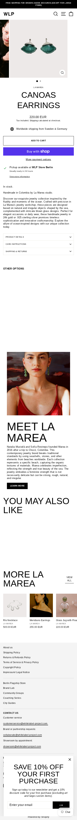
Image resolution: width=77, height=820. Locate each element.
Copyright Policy (12, 667)
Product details (15, 237)
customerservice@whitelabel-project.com (25, 723)
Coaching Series (12, 698)
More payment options (38, 159)
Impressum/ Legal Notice (16, 672)
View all (69, 579)
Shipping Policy (11, 652)
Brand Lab (8, 688)
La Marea (38, 87)
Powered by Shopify (38, 817)
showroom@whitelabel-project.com (22, 746)
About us (8, 647)
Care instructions (16, 244)
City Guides (9, 703)
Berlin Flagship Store (14, 683)
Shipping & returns (16, 251)
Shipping (34, 120)
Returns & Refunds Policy (17, 657)
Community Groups (13, 693)
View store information (20, 176)
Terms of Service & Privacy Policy (21, 662)
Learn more (17, 486)
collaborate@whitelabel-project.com (22, 735)
